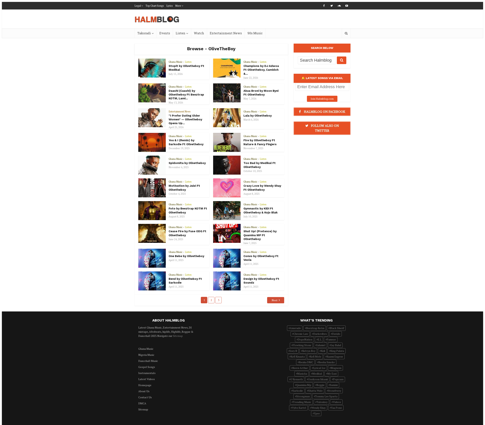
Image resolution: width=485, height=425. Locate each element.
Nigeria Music (146, 355)
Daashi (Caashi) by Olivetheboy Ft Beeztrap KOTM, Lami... (186, 94)
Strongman (303, 396)
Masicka (302, 373)
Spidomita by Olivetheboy (187, 163)
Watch (199, 33)
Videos (337, 402)
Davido (336, 334)
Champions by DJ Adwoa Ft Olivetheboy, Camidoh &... (261, 69)
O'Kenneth (296, 379)
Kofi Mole (315, 356)
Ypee (317, 413)
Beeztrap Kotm (315, 328)
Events (164, 33)
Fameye (331, 339)
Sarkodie (298, 390)
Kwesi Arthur (300, 368)
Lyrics (169, 5)
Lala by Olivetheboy (257, 115)
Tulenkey (322, 402)
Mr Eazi (332, 373)
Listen (180, 33)
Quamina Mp (303, 385)
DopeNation (305, 339)
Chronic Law (300, 334)
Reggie (321, 385)
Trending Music (302, 402)
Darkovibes (320, 334)
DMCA (142, 403)
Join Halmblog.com (322, 98)
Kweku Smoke (326, 362)
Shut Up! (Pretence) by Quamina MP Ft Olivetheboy (260, 235)
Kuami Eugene (335, 356)
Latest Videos (146, 379)
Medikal (317, 373)
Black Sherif (337, 328)
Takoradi (144, 33)
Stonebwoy (334, 390)
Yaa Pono (336, 407)
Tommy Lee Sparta (326, 396)
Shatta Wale (315, 390)
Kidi (323, 351)
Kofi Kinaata (298, 356)
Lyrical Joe (319, 368)
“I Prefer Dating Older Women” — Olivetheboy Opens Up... (185, 119)
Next (275, 300)
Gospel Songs (146, 367)
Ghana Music (175, 62)
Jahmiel (321, 345)
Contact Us (145, 397)
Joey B (293, 351)
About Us (143, 391)
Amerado (295, 328)
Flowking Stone (302, 345)
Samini (334, 385)
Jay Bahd (336, 345)
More (178, 5)
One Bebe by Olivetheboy (186, 256)
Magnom (336, 368)
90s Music (255, 33)
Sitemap (178, 336)
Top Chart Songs (155, 5)
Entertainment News (226, 33)
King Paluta (337, 351)
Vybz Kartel (299, 407)
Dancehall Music (148, 361)
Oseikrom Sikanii (318, 379)
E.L (320, 339)
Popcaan (338, 379)
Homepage (144, 385)
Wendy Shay (318, 407)
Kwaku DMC (306, 362)
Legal (138, 5)
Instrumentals (147, 373)
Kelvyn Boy (308, 351)
